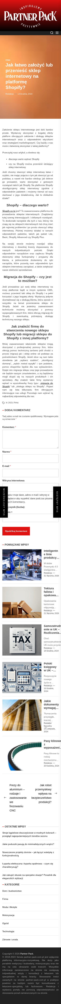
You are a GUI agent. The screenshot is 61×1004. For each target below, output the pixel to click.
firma (16, 403)
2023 (10, 403)
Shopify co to (8, 211)
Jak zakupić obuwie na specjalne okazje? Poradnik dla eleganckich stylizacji (29, 876)
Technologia (8, 931)
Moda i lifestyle (9, 907)
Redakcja (9, 94)
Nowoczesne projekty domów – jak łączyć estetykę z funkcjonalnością (28, 854)
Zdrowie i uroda (10, 939)
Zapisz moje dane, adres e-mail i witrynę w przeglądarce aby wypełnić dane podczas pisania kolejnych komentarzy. (27, 498)
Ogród (5, 923)
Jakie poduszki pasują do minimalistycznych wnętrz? (28, 844)
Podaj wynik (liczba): (13, 507)
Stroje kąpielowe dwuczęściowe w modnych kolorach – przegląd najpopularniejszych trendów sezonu (29, 834)
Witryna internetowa (13, 480)
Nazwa (6, 451)
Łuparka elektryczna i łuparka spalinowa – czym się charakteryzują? (27, 865)
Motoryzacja (8, 915)
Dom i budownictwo (12, 891)
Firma (5, 899)
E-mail (6, 466)
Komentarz (9, 427)
